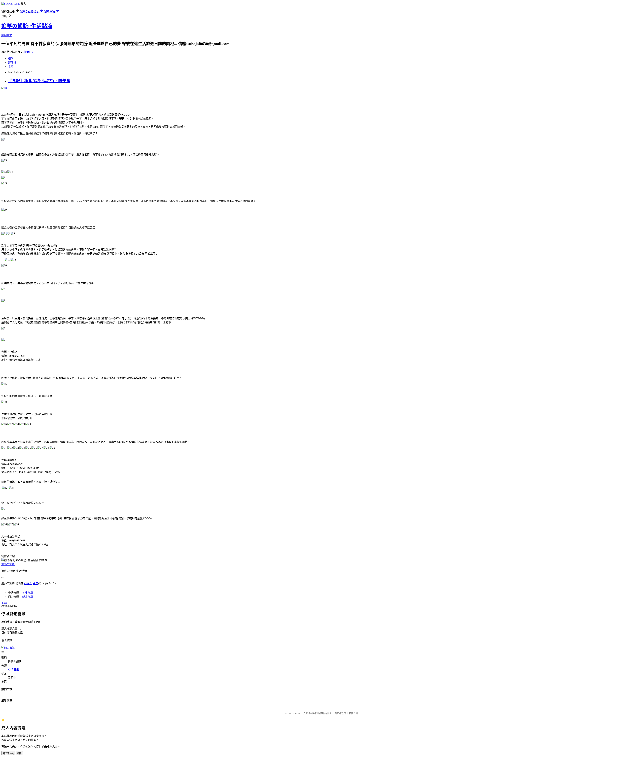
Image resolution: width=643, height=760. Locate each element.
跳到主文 (6, 35)
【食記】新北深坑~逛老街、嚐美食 (39, 81)
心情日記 (28, 51)
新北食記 (27, 596)
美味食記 (27, 592)
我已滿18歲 (8, 753)
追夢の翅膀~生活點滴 (26, 26)
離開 (19, 753)
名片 (10, 66)
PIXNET (296, 713)
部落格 (12, 62)
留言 (35, 583)
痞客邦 (28, 583)
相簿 (10, 58)
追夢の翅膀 (8, 564)
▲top (4, 602)
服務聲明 (353, 713)
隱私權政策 (340, 713)
